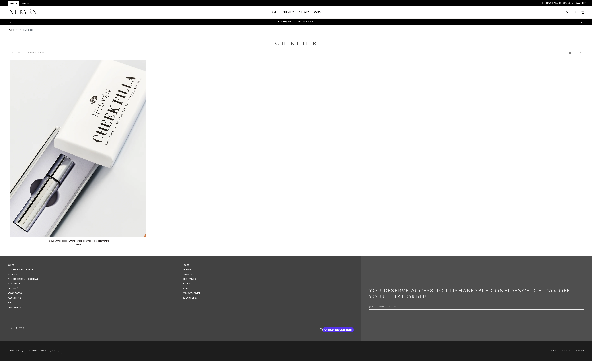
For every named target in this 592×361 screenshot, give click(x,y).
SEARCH (186, 288)
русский (15, 351)
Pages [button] (186, 265)
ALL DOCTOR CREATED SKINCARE (23, 279)
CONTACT (187, 274)
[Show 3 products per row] (575, 53)
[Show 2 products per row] (569, 53)
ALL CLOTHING (14, 297)
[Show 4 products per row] (581, 53)
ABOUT (11, 302)
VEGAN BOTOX (15, 293)
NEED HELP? (581, 2)
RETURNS (187, 283)
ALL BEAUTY (13, 274)
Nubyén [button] (11, 265)
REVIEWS (187, 269)
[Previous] (10, 21)
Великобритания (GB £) (556, 2)
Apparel (26, 3)
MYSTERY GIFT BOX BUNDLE (20, 269)
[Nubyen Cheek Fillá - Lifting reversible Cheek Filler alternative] (78, 148)
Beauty (13, 3)
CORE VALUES (14, 307)
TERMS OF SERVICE (191, 293)
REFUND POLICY (190, 297)
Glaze (581, 351)
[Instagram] (321, 329)
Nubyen (557, 351)
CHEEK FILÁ (13, 288)
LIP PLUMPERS (14, 283)
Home (11, 29)
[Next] (581, 21)
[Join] (581, 306)
